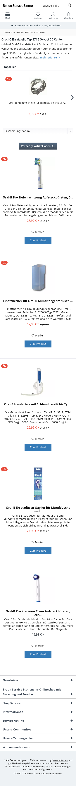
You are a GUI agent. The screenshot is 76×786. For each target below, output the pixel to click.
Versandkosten (60, 760)
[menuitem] (68, 15)
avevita (58, 773)
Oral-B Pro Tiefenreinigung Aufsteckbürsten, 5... (38, 197)
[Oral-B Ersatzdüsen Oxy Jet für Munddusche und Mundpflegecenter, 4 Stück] (38, 483)
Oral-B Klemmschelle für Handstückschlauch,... (38, 102)
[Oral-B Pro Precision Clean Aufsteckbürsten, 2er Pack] (38, 587)
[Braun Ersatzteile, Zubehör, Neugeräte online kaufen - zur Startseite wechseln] (19, 5)
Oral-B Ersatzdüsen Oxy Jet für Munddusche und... (38, 509)
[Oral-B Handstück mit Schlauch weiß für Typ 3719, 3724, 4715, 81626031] (38, 380)
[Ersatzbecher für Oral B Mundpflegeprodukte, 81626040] (38, 277)
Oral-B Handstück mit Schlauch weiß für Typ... (38, 404)
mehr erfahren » (50, 57)
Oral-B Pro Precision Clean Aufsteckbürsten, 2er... (38, 613)
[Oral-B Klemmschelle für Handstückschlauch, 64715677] (38, 86)
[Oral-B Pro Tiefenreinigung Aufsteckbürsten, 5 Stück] (38, 173)
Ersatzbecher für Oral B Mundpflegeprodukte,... (38, 301)
